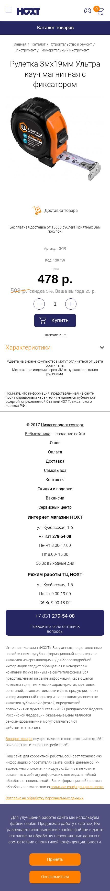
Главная (19, 44)
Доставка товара (61, 210)
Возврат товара (19, 739)
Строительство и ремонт (71, 44)
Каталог (39, 44)
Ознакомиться (55, 876)
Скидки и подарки (55, 488)
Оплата (55, 452)
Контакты (55, 479)
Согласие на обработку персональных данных (44, 798)
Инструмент (26, 50)
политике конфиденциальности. (77, 787)
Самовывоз (55, 470)
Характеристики (28, 347)
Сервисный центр (55, 507)
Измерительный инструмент (65, 50)
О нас (55, 442)
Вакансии (55, 498)
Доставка (55, 461)
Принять (55, 859)
